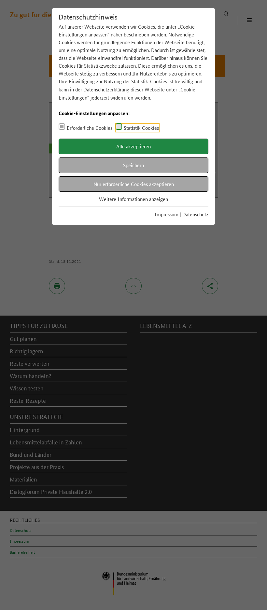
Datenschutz (195, 214)
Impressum (166, 214)
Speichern (133, 165)
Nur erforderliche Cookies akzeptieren (133, 184)
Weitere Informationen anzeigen (133, 199)
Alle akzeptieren (133, 146)
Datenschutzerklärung (106, 89)
